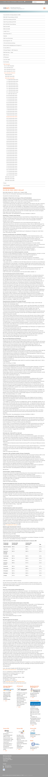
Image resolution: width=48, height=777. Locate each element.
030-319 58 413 (8, 765)
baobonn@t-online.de (10, 681)
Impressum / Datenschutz (28, 775)
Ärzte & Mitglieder (14, 1)
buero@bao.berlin (8, 767)
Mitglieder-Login (20, 1)
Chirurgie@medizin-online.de (11, 524)
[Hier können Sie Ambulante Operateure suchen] (43, 3)
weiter (6, 700)
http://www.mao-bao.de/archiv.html (9, 669)
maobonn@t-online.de (20, 681)
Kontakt (5, 1)
